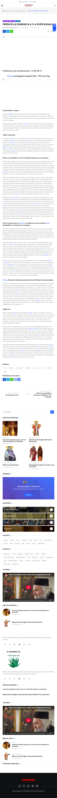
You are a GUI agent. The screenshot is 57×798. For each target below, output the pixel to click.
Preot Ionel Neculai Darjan (10, 27)
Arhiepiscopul (19, 368)
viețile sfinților (41, 543)
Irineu (43, 368)
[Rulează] (4, 600)
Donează (28, 495)
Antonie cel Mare (33, 328)
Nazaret (5, 147)
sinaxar (34, 543)
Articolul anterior (12, 393)
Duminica (27, 368)
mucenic (6, 543)
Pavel (50, 344)
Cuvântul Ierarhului (20, 557)
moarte (30, 313)
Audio (14, 554)
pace (27, 140)
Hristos (10, 76)
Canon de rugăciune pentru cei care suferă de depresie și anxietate (24, 689)
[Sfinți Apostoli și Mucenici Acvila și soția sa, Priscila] (36, 453)
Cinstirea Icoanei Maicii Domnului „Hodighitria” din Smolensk (42, 395)
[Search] (55, 5)
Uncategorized (14, 564)
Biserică (12, 142)
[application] (28, 587)
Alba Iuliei (11, 368)
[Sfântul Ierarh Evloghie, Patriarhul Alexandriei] (36, 428)
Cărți (28, 557)
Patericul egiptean (12, 560)
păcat (39, 172)
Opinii (5, 560)
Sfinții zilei (17, 543)
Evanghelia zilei (49, 557)
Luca (41, 540)
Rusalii (5, 371)
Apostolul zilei (7, 554)
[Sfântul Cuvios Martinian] (10, 453)
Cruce (34, 203)
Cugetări (43, 554)
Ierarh (36, 540)
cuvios (17, 540)
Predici (21, 560)
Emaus (10, 357)
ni (10, 339)
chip (10, 165)
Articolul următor (44, 391)
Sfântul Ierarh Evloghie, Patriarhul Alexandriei (27, 622)
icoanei (30, 540)
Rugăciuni (5, 437)
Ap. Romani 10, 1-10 (12, 395)
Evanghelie (10, 114)
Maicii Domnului (48, 540)
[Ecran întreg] (52, 600)
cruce (17, 212)
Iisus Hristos (15, 197)
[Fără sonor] (50, 600)
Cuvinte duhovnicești (9, 557)
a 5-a (5, 368)
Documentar (35, 557)
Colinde (37, 554)
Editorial (42, 557)
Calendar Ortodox (34, 437)
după (33, 368)
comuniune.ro (41, 791)
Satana (46, 255)
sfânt (23, 543)
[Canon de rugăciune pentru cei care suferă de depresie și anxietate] (10, 428)
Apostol (39, 346)
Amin (32, 357)
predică (49, 368)
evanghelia (24, 540)
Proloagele (27, 560)
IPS (38, 368)
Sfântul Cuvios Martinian (11, 465)
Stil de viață (6, 564)
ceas (48, 223)
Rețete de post (35, 560)
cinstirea (12, 540)
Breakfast (20, 554)
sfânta (28, 543)
